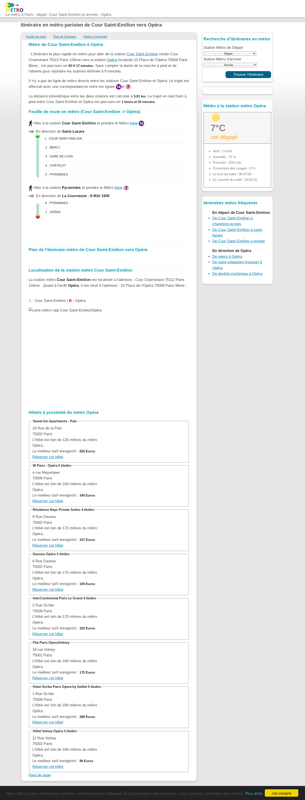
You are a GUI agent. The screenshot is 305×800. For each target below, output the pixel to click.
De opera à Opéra (227, 256)
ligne (134, 123)
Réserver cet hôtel (47, 457)
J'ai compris (282, 793)
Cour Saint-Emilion (142, 54)
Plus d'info (254, 793)
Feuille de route (36, 36)
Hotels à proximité (95, 36)
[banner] (58, 6)
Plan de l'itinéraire (64, 36)
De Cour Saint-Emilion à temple (238, 241)
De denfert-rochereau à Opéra (237, 274)
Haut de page (40, 775)
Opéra (112, 60)
